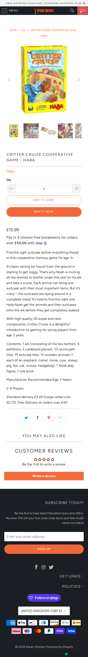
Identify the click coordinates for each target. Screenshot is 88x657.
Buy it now (44, 212)
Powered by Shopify (59, 647)
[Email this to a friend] (60, 417)
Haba (10, 171)
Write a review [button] (44, 476)
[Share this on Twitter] (26, 417)
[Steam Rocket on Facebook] (36, 567)
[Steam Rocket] (44, 10)
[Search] (72, 10)
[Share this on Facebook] (37, 417)
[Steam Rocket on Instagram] (44, 567)
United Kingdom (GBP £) (41, 611)
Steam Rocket (35, 647)
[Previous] (9, 79)
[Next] (78, 79)
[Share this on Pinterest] (49, 417)
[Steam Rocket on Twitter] (51, 567)
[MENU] (2, 10)
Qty (8, 179)
